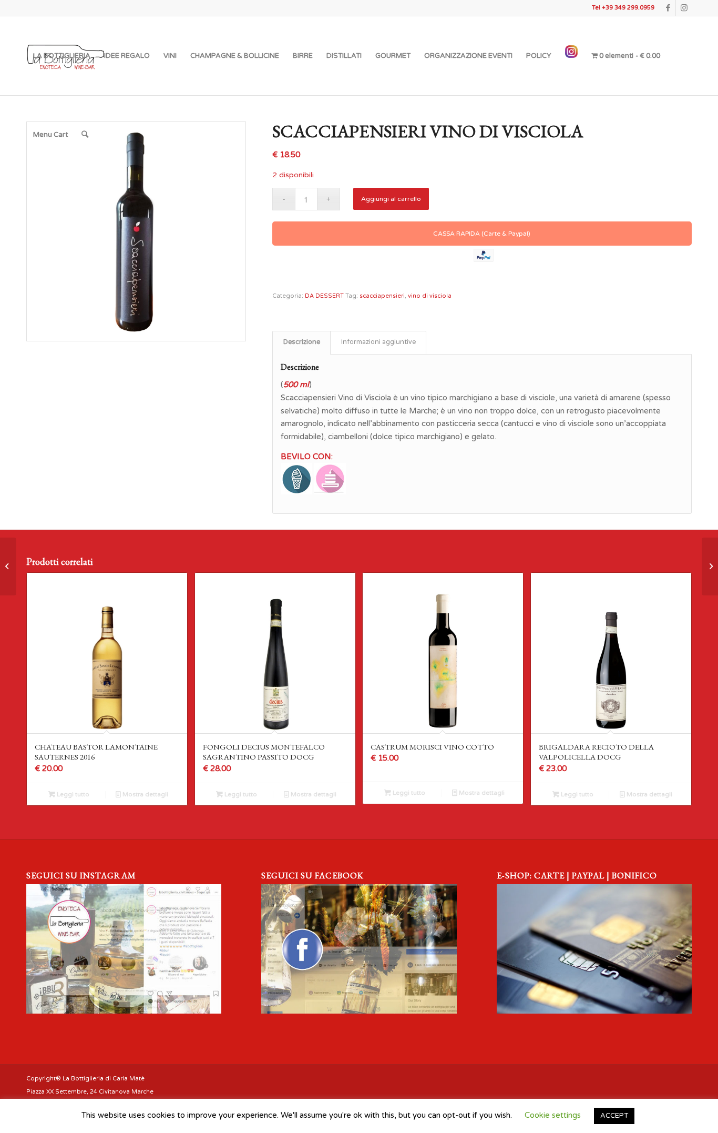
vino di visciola (430, 295)
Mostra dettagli (144, 794)
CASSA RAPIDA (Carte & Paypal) (481, 233)
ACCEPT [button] (614, 1115)
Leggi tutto (72, 794)
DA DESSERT (324, 295)
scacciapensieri (382, 295)
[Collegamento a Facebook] (667, 8)
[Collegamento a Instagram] (684, 8)
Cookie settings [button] (553, 1115)
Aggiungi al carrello (391, 199)
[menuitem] (61, 55)
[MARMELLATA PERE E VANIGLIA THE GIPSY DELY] (8, 566)
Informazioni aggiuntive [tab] (378, 342)
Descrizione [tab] (301, 342)
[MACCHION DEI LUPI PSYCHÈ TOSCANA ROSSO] (710, 566)
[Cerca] (85, 134)
